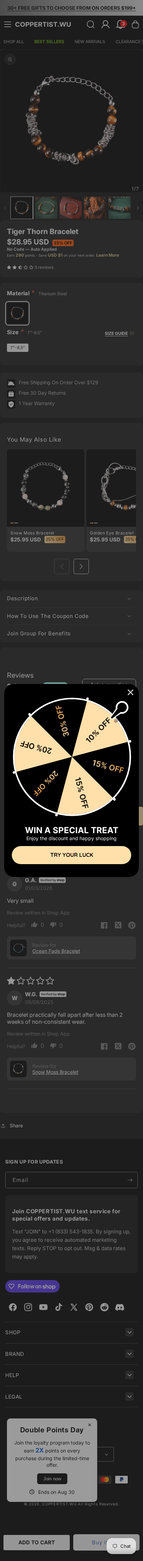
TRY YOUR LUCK (71, 854)
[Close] (130, 692)
